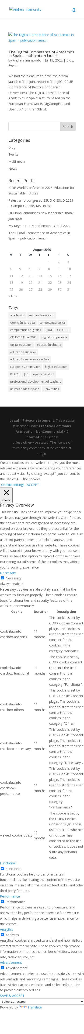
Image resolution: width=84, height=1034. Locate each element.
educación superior (23, 352)
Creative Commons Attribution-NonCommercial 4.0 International (43, 431)
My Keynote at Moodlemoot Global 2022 (39, 225)
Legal (14, 420)
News (12, 168)
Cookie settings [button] (12, 484)
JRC (26, 374)
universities (51, 389)
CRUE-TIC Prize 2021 (23, 337)
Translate (35, 1007)
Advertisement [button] (11, 962)
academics (17, 315)
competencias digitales (25, 330)
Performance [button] (10, 896)
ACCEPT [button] (33, 484)
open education (43, 374)
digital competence (54, 337)
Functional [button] (8, 863)
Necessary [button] (8, 573)
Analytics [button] (6, 929)
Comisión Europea (22, 323)
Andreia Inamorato (27, 60)
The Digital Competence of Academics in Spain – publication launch (41, 53)
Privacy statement (38, 420)
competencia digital (52, 323)
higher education (56, 367)
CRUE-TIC (63, 330)
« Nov (12, 296)
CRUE (49, 330)
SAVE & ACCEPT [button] (12, 995)
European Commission (25, 367)
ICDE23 (15, 374)
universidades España (24, 389)
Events (13, 65)
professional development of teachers (35, 382)
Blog (69, 60)
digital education (21, 345)
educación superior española (29, 359)
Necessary (13, 578)
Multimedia (16, 161)
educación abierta (49, 345)
